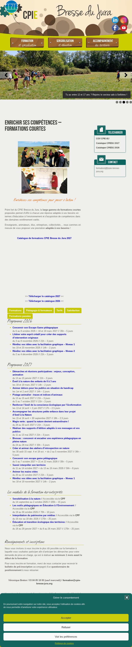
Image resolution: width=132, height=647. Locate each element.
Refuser (66, 627)
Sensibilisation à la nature (26, 498)
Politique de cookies (64, 643)
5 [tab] (130, 102)
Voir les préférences (66, 636)
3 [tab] (124, 102)
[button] (127, 597)
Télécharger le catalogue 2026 (44, 301)
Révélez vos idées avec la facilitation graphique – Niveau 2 (44, 351)
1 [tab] (117, 102)
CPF (63, 498)
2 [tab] (120, 102)
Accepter (66, 617)
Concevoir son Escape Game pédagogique (35, 327)
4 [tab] (127, 102)
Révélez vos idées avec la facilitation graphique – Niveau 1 (44, 344)
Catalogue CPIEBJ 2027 (107, 143)
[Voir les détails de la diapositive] (66, 75)
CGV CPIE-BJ (102, 138)
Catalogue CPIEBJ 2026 (107, 147)
